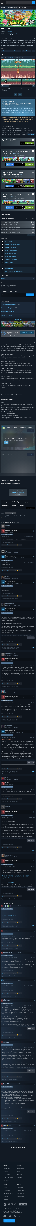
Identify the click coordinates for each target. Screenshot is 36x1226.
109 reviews (15, 779)
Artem (7, 576)
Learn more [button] (30, 295)
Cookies (5, 1196)
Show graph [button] (30, 508)
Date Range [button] (5, 505)
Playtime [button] (14, 505)
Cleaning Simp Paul (10, 653)
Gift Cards (6, 1180)
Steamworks (6, 1174)
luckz (6, 691)
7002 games (8, 808)
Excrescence (8, 725)
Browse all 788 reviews (18, 1147)
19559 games (8, 605)
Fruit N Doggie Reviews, (21, 870)
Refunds (5, 1199)
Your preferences (16, 483)
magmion (7, 525)
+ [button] (33, 51)
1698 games (8, 856)
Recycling (19, 1177)
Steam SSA (6, 1171)
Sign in (3, 89)
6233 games (8, 779)
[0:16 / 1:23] (18, 68)
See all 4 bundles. (6, 214)
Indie (3, 51)
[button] (4, 7)
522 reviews (15, 856)
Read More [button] (31, 638)
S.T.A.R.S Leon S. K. (10, 603)
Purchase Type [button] (16, 502)
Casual (9, 51)
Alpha (6, 551)
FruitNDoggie (8, 855)
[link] (19, 164)
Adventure (17, 51)
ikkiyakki (7, 806)
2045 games (8, 527)
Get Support (20, 1193)
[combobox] (19, 2)
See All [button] (30, 235)
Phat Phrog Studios (12, 33)
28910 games (8, 692)
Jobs (18, 1171)
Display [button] (22, 505)
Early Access (26, 51)
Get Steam (20, 1187)
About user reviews (6, 483)
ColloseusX (9, 31)
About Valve (20, 1168)
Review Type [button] (5, 502)
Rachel (7, 777)
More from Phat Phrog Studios (19, 428)
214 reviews (15, 727)
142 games (7, 578)
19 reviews (15, 655)
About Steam (6, 1168)
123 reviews (15, 578)
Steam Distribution (8, 1177)
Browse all (30, 219)
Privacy (5, 1187)
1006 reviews (17, 605)
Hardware (19, 1174)
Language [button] (26, 502)
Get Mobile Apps (9, 1221)
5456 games (8, 655)
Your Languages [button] (10, 513)
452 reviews (15, 552)
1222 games (8, 727)
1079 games (8, 552)
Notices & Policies (8, 1193)
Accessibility (6, 1190)
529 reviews (15, 808)
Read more (31, 134)
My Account (20, 1196)
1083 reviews (16, 527)
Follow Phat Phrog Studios (15, 438)
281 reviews (16, 692)
